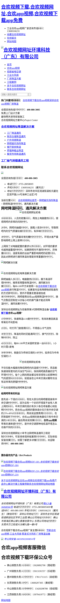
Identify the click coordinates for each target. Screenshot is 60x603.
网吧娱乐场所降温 (16, 143)
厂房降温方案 (14, 78)
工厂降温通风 (14, 133)
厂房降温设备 (43, 534)
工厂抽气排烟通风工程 (15, 160)
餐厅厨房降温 (14, 147)
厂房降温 (13, 104)
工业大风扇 (13, 75)
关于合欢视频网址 (16, 85)
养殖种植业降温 (15, 150)
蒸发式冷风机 (29, 534)
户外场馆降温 (14, 140)
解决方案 (12, 484)
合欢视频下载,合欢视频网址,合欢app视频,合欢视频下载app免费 (29, 13)
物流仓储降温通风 (16, 136)
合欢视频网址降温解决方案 (17, 126)
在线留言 (11, 38)
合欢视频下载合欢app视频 (36, 100)
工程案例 (11, 82)
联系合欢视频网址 (16, 89)
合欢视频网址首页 (27, 200)
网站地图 (11, 41)
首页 (9, 64)
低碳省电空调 (14, 71)
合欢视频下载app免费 (43, 480)
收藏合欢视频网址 (16, 34)
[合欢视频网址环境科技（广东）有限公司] (30, 56)
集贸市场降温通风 (16, 154)
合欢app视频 (13, 68)
